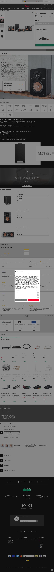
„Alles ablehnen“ (30, 278)
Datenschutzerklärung (18, 288)
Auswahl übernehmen (21, 299)
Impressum (25, 288)
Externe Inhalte (18, 297)
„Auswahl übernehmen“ (34, 284)
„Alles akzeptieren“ (32, 281)
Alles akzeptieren (33, 299)
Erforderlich (17, 290)
